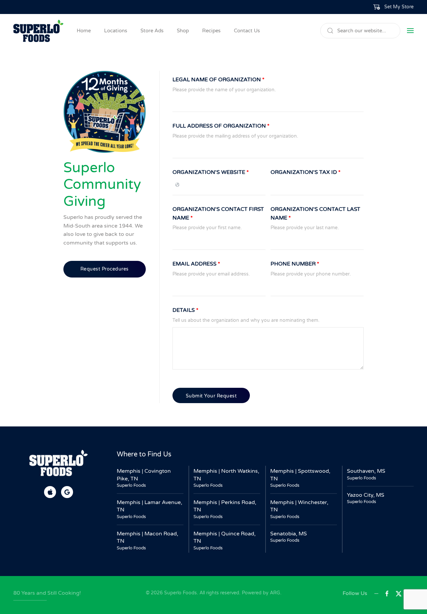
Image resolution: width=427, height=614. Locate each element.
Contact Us (247, 31)
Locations (115, 31)
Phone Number (295, 264)
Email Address (196, 264)
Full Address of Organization (221, 126)
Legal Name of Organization (218, 79)
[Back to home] (38, 30)
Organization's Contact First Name (218, 213)
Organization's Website (210, 172)
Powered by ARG (260, 593)
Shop (183, 31)
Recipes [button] (211, 31)
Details (185, 310)
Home (84, 31)
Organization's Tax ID (306, 172)
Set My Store (399, 7)
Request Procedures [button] (104, 269)
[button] (393, 7)
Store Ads (151, 31)
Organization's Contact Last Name (315, 213)
